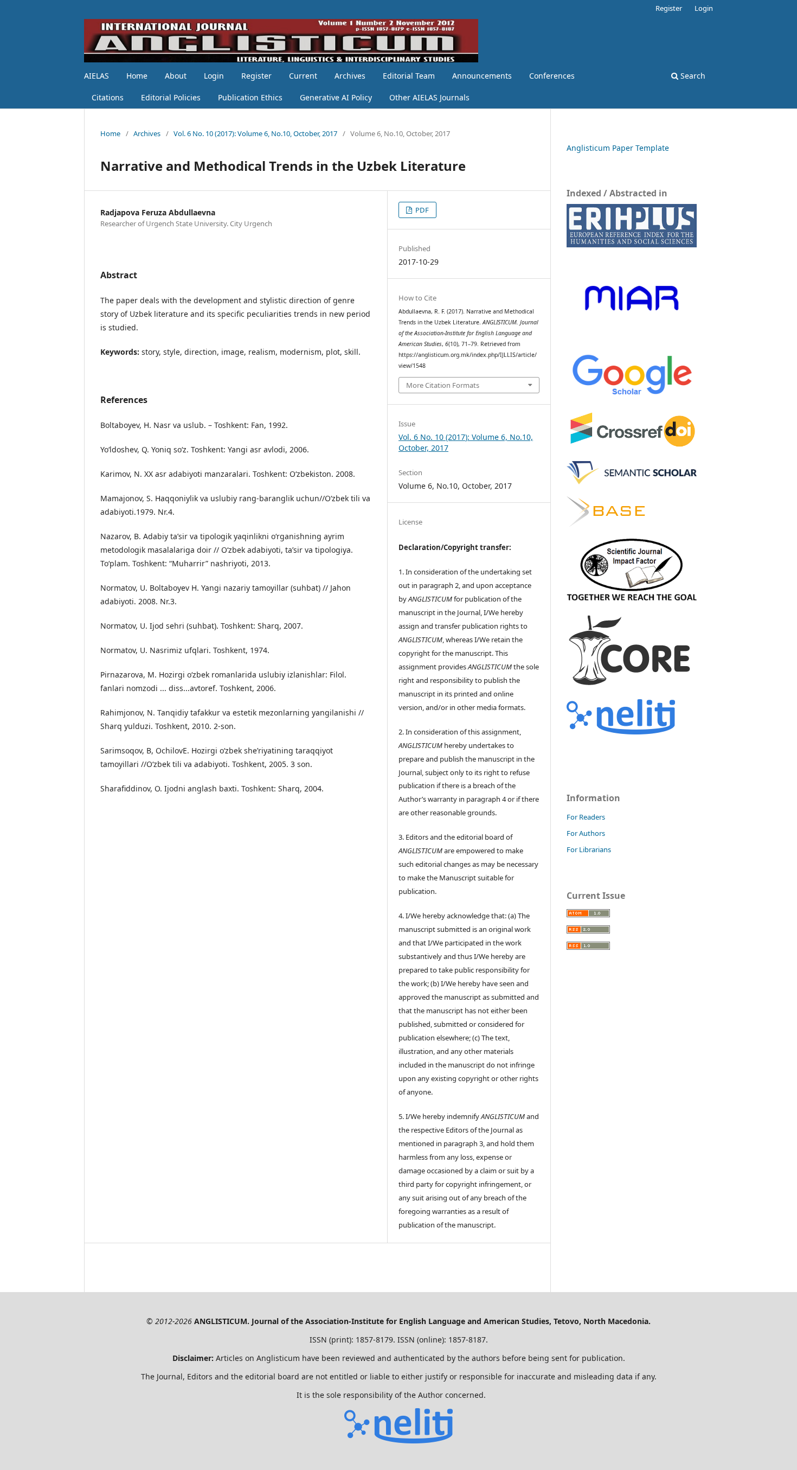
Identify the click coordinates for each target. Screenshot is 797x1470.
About (176, 76)
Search (691, 76)
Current (303, 76)
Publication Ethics (250, 97)
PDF (421, 210)
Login (214, 76)
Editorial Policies (171, 97)
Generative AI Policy (336, 97)
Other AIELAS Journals (429, 97)
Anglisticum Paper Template (618, 148)
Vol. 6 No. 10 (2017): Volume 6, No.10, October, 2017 (255, 133)
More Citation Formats (442, 385)
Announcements (482, 76)
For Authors (586, 833)
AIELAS (96, 76)
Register (256, 76)
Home (136, 76)
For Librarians (589, 849)
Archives (350, 76)
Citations (108, 97)
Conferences (552, 76)
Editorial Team (409, 76)
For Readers (586, 817)
